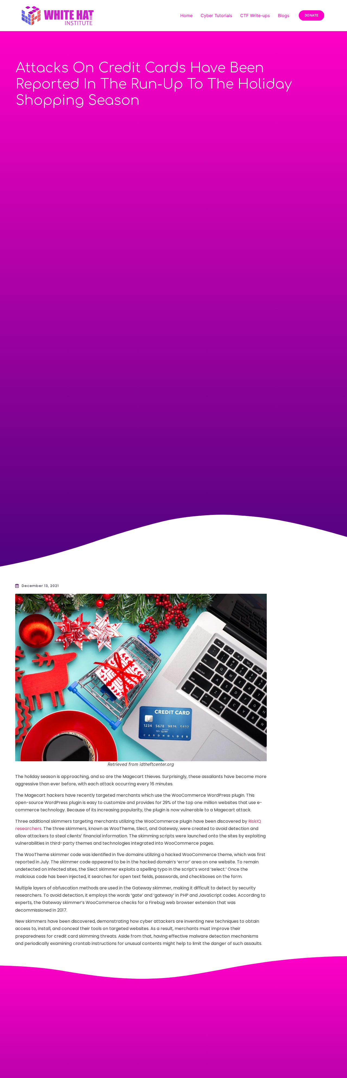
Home (186, 15)
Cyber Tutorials (216, 15)
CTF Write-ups (255, 15)
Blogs (283, 15)
